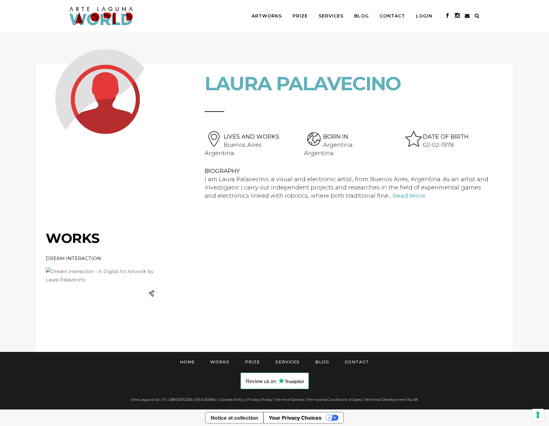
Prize (252, 361)
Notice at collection (234, 418)
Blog (322, 361)
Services (287, 361)
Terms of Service (289, 399)
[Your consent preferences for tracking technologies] (538, 415)
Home (187, 361)
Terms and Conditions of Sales (334, 399)
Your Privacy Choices (295, 418)
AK (415, 399)
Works (219, 361)
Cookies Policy (231, 399)
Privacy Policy (259, 399)
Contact (357, 361)
